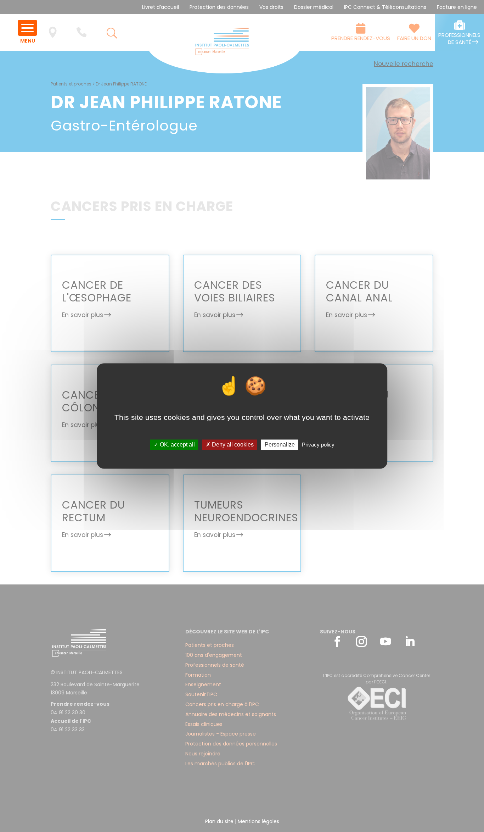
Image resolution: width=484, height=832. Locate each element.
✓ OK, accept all (174, 445)
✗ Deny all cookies (230, 445)
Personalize (280, 445)
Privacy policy (318, 445)
